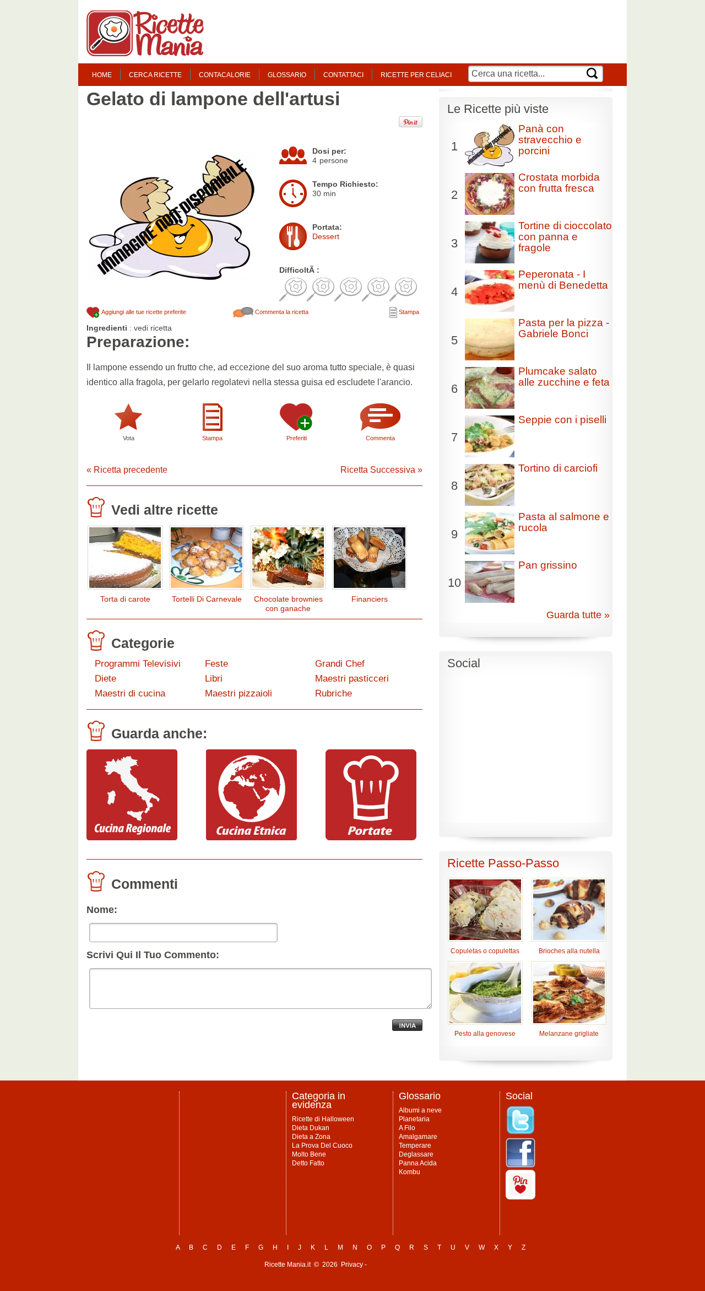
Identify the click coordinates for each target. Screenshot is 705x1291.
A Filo (407, 1128)
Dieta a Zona (311, 1137)
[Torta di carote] (125, 560)
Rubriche (333, 693)
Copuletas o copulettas (485, 951)
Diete (105, 678)
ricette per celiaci (416, 75)
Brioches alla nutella (569, 951)
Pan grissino (547, 565)
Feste (216, 663)
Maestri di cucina (130, 693)
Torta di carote (125, 599)
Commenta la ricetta (280, 312)
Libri (214, 678)
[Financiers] (369, 560)
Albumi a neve (420, 1110)
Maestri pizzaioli (238, 693)
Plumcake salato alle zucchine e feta (564, 376)
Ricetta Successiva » (381, 469)
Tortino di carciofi (558, 468)
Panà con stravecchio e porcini (550, 139)
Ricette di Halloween (323, 1119)
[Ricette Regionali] (131, 837)
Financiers (369, 599)
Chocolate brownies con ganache (288, 604)
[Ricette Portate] (371, 837)
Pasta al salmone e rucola (563, 522)
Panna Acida (418, 1163)
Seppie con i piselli (562, 419)
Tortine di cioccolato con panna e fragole (565, 236)
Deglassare (416, 1154)
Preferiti (296, 438)
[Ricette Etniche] (251, 837)
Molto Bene (309, 1154)
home (102, 75)
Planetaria (414, 1119)
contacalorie (225, 75)
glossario (287, 75)
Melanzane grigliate (569, 1034)
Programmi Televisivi (138, 663)
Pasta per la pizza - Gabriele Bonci (563, 328)
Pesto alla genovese (485, 1034)
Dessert (325, 236)
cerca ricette (155, 75)
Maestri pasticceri (352, 678)
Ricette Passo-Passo (503, 863)
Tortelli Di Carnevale (207, 599)
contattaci (343, 75)
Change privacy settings (404, 1264)
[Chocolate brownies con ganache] (288, 560)
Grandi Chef (340, 663)
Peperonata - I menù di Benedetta (563, 279)
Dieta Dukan (310, 1128)
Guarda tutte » (578, 614)
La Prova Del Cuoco (322, 1145)
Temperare (415, 1145)
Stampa (408, 312)
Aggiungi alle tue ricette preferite (143, 312)
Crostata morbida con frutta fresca (559, 182)
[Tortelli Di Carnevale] (206, 560)
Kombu (409, 1172)
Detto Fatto (308, 1163)
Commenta (380, 438)
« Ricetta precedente (126, 469)
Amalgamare (418, 1137)
